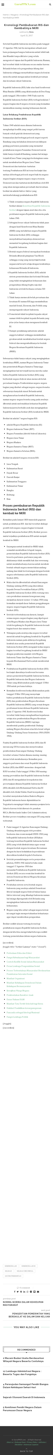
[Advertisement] (26, 1145)
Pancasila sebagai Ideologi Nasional (23, 1012)
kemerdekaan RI (28, 1266)
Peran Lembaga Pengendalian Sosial (23, 966)
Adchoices (42, 1442)
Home (6, 15)
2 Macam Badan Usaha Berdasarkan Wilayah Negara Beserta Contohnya (23, 1360)
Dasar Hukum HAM (16, 999)
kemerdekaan (11, 1266)
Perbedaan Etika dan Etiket (19, 953)
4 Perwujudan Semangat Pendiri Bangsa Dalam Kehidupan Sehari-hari (25, 1386)
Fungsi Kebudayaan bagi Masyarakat (23, 957)
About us (9, 1442)
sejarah (8, 1271)
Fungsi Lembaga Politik (17, 1016)
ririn (31, 32)
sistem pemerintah (13, 1276)
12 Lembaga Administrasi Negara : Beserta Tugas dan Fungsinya (22, 1373)
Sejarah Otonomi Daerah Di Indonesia (24, 1397)
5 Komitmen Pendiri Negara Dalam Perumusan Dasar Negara (22, 1409)
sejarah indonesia (25, 1271)
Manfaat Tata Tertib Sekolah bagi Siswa (25, 1003)
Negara (14, 15)
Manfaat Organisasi (16, 978)
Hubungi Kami (20, 1442)
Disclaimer (19, 1444)
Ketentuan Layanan (31, 1444)
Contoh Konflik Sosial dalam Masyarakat (25, 961)
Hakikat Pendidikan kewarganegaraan (24, 1008)
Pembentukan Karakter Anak (20, 995)
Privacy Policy (32, 1442)
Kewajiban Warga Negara (18, 990)
